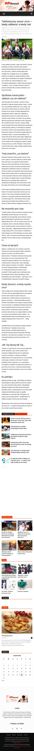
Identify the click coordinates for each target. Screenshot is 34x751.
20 (17, 671)
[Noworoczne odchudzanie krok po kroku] (25, 545)
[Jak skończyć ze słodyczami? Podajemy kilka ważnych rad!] (6, 452)
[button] (4, 13)
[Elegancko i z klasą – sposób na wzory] (25, 569)
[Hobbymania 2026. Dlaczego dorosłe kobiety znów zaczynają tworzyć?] (6, 444)
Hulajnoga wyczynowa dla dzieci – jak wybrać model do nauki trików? (21, 436)
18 (8, 671)
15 (25, 668)
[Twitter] (21, 728)
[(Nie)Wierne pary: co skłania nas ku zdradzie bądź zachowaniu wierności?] (25, 526)
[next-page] (5, 467)
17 (3, 671)
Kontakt (25, 735)
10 (3, 668)
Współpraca (20, 735)
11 (8, 668)
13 (17, 668)
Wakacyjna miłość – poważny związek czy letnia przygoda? (7, 553)
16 (30, 668)
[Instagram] (17, 728)
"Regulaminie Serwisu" (21, 746)
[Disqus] (17, 493)
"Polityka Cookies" (17, 742)
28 (21, 675)
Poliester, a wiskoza (23, 591)
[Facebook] (12, 728)
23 (30, 671)
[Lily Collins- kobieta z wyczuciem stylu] (9, 585)
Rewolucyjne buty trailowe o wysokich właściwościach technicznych (9, 577)
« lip (3, 680)
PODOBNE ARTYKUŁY (8, 414)
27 (17, 675)
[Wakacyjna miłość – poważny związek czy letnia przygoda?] (9, 545)
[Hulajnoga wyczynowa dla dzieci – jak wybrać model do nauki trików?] (6, 436)
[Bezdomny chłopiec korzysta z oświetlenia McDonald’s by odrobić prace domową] (9, 526)
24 (3, 675)
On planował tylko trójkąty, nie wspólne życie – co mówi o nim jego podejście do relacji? (20, 460)
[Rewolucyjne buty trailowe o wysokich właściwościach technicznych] (9, 569)
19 (13, 671)
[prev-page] (3, 467)
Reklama (14, 735)
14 (21, 668)
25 (8, 675)
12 (13, 668)
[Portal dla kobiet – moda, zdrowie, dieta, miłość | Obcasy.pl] (17, 5)
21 (21, 671)
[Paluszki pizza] (17, 622)
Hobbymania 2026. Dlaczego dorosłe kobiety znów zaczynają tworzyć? (21, 444)
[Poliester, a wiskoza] (25, 585)
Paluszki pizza (7, 636)
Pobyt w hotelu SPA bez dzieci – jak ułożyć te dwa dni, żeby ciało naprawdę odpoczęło (21, 420)
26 (13, 675)
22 (25, 671)
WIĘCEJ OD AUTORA (21, 414)
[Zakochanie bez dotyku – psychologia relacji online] (6, 428)
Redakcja (9, 735)
